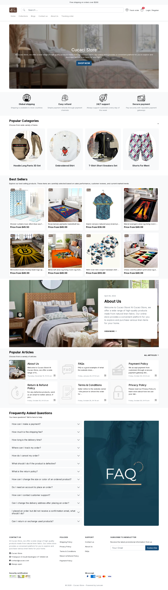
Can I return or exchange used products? (32, 521)
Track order (134, 10)
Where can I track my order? (26, 447)
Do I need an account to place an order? (32, 487)
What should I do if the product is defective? (34, 463)
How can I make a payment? (26, 424)
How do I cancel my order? (25, 455)
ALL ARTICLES (150, 355)
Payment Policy (66, 561)
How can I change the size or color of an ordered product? (41, 479)
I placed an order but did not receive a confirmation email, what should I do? (43, 512)
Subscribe (152, 548)
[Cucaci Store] (13, 10)
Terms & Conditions (68, 551)
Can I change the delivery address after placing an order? (40, 503)
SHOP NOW (84, 63)
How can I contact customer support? (31, 495)
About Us (89, 547)
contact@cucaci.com (20, 560)
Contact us (89, 542)
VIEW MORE (109, 331)
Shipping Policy (66, 542)
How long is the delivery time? (27, 439)
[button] (142, 10)
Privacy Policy (65, 547)
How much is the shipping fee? (27, 432)
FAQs (87, 551)
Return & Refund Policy (69, 556)
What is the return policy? (25, 471)
